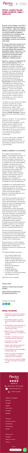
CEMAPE (7, 429)
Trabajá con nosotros (10, 439)
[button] (25, 450)
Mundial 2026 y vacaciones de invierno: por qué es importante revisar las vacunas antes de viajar (15, 327)
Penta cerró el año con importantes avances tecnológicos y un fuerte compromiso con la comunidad (14, 355)
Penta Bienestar (9, 423)
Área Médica (23, 3)
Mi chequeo (8, 418)
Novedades (8, 437)
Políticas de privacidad (14, 450)
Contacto (7, 442)
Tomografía (8, 403)
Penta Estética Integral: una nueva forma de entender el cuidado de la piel (14, 321)
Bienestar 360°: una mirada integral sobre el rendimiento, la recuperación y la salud (15, 332)
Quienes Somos (9, 434)
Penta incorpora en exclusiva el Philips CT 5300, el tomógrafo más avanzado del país (15, 360)
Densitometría (8, 408)
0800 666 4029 (11, 386)
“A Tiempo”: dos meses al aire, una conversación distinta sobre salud (14, 337)
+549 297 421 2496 (15, 391)
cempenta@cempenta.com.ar (15, 388)
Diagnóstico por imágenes (11, 398)
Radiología (7, 413)
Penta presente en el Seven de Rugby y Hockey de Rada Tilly (15, 350)
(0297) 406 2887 (19, 386)
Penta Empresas (9, 426)
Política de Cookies (14, 449)
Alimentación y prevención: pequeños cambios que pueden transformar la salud (15, 315)
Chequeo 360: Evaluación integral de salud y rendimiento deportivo (14, 345)
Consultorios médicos (10, 421)
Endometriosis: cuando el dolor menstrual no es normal (13, 341)
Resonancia (8, 400)
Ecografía (7, 405)
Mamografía (8, 410)
